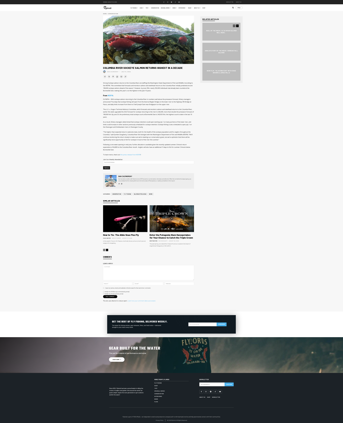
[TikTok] (175, 2)
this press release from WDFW (130, 155)
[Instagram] (167, 2)
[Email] (121, 76)
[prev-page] (104, 250)
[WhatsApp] (117, 76)
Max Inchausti (163, 240)
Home (105, 13)
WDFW (110, 95)
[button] (233, 7)
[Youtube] (179, 2)
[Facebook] (163, 2)
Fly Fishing (127, 194)
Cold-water (107, 238)
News (150, 194)
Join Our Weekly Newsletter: (113, 160)
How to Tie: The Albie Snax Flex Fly (121, 235)
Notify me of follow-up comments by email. (117, 291)
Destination (153, 240)
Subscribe (221, 324)
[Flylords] (109, 7)
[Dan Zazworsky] (105, 71)
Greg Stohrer (116, 238)
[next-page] (107, 250)
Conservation (113, 13)
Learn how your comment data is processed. (142, 301)
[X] (109, 76)
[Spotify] (171, 2)
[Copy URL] (125, 76)
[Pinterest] (113, 76)
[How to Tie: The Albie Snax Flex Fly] (125, 218)
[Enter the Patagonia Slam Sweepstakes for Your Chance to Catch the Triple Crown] (172, 218)
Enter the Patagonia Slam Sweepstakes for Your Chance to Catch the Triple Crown (171, 236)
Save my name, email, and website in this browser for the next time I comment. (128, 288)
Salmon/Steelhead (140, 194)
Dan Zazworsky (112, 71)
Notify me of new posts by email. (114, 294)
